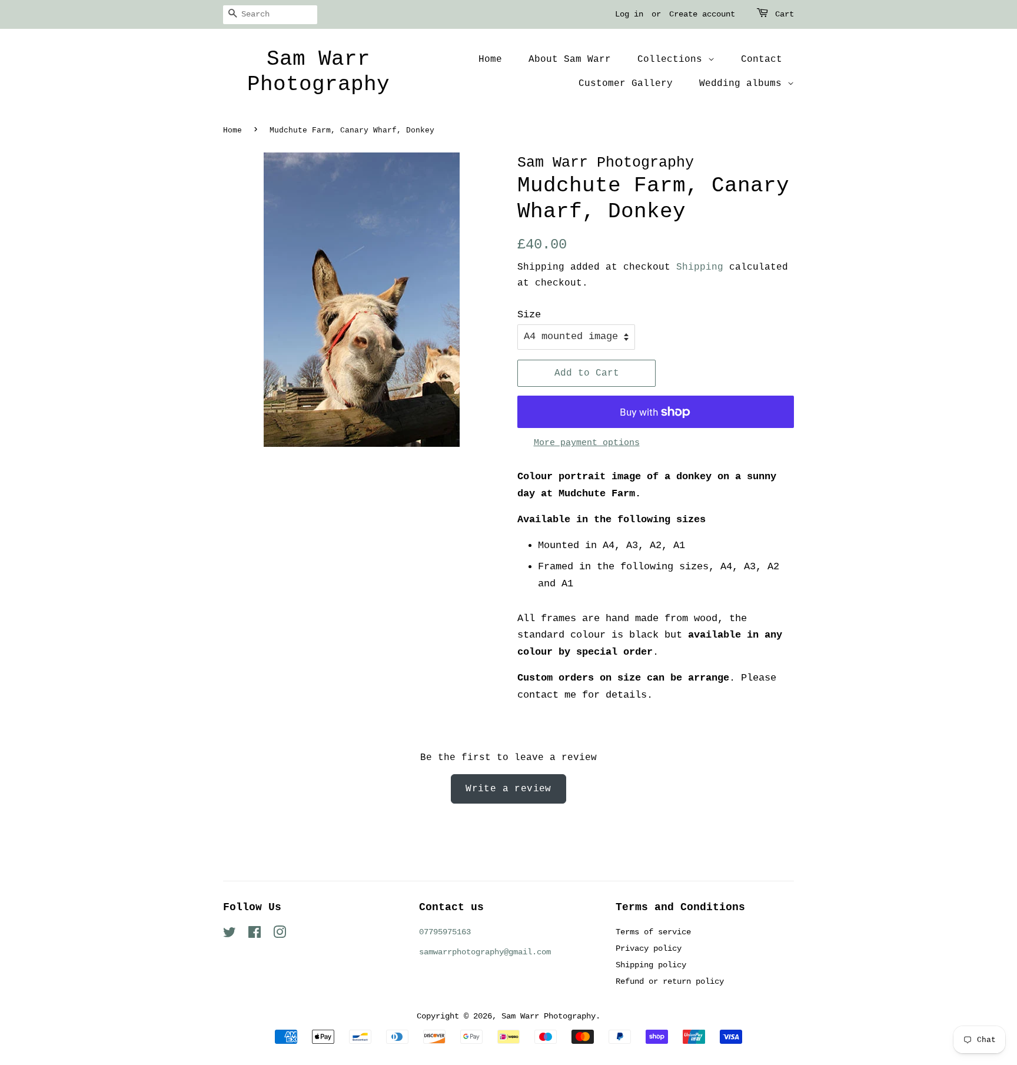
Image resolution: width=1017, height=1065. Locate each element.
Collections (672, 59)
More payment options (587, 443)
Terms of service (653, 932)
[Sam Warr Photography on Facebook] (254, 935)
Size (529, 314)
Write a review (508, 789)
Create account (702, 14)
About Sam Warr (570, 59)
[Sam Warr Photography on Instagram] (279, 935)
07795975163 (445, 932)
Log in (629, 14)
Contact (761, 59)
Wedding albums (743, 83)
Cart (784, 14)
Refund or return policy (670, 981)
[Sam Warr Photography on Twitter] (229, 935)
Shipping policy (651, 965)
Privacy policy (649, 948)
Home (490, 59)
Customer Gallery (626, 83)
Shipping (699, 267)
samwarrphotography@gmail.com (485, 952)
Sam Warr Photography (318, 72)
